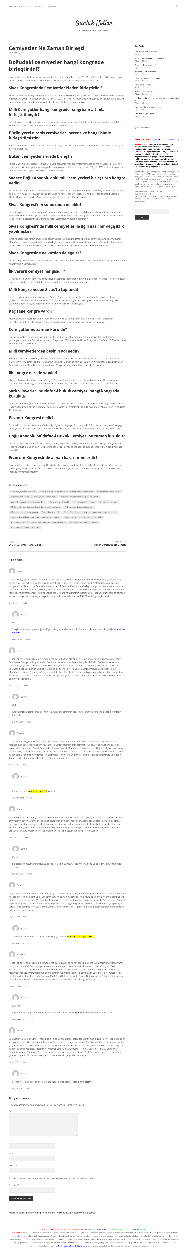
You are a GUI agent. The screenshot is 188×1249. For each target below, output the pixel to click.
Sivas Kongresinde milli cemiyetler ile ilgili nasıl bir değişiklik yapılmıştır (37, 522)
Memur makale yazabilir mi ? (146, 91)
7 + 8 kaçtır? (14, 1185)
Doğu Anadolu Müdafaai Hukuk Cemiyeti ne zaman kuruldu (33, 497)
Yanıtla (24, 603)
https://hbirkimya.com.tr (49, 1212)
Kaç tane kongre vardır (108, 502)
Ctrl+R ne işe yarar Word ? (145, 114)
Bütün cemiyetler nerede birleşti (22, 492)
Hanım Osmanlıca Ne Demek (110, 544)
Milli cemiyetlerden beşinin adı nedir (79, 507)
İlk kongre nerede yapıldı (59, 502)
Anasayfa (12, 7)
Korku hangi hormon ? (143, 85)
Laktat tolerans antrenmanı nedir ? (148, 78)
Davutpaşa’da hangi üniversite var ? (148, 107)
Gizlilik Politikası (25, 7)
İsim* (11, 1141)
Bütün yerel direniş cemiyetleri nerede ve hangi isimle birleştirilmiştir (66, 492)
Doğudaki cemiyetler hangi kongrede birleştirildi (79, 497)
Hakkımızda (51, 7)
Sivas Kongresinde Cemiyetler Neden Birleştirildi (83, 517)
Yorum (11, 1111)
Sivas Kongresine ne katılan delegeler (84, 522)
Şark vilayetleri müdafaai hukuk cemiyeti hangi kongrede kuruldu (35, 517)
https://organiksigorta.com (23, 1212)
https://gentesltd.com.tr (74, 1212)
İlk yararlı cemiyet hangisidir (84, 502)
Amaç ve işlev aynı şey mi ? (145, 65)
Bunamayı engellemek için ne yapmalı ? (150, 58)
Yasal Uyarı (39, 7)
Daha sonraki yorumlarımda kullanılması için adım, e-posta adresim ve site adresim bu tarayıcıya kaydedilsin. (54, 1178)
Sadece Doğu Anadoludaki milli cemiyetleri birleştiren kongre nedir (90, 512)
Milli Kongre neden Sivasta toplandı (24, 512)
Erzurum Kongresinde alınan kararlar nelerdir (28, 502)
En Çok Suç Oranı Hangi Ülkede (26, 544)
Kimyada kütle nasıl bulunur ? (146, 71)
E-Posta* (12, 1153)
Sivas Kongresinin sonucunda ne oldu (24, 527)
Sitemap (91, 1212)
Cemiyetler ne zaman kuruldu (108, 492)
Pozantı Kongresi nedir (51, 512)
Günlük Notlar (94, 23)
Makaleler (21, 484)
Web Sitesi (13, 1165)
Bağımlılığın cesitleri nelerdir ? (146, 52)
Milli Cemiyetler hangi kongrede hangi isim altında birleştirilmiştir (35, 507)
